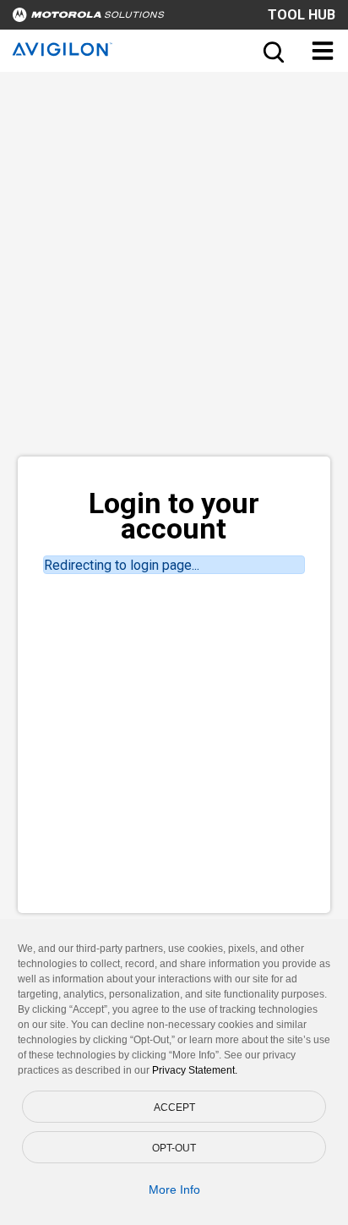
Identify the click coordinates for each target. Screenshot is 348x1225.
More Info (174, 1189)
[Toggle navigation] (323, 50)
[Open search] (272, 50)
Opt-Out (174, 1148)
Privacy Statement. (194, 1070)
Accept (174, 1107)
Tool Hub (301, 15)
